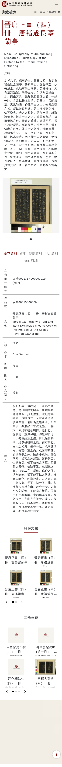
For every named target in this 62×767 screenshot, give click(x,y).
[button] (31, 238)
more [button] (17, 282)
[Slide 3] (19, 691)
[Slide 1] (13, 602)
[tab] (10, 253)
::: (36, 11)
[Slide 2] (16, 602)
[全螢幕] (34, 229)
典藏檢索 (55, 12)
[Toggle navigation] (57, 4)
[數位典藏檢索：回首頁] (16, 4)
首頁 (42, 12)
